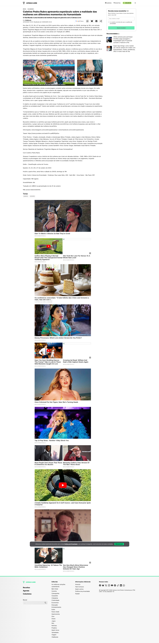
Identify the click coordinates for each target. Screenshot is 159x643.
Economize (55, 602)
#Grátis (26, 196)
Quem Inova (55, 630)
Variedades (55, 632)
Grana (53, 618)
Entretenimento (56, 607)
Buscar (25, 600)
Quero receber (121, 28)
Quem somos (79, 589)
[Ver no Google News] (79, 21)
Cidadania (55, 598)
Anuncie (128, 3)
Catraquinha (55, 593)
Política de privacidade (82, 591)
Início (24, 9)
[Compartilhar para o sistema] (101, 21)
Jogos (53, 621)
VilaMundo (30, 9)
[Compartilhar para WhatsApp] (87, 21)
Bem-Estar (55, 589)
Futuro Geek (55, 612)
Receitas (117, 3)
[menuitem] (35, 588)
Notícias (54, 625)
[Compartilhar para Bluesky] (92, 21)
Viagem (54, 635)
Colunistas (27, 594)
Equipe (77, 593)
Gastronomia (56, 614)
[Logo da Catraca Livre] (30, 2)
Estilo (53, 609)
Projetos (54, 628)
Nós (53, 623)
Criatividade (55, 600)
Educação (55, 605)
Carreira (54, 591)
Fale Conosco (79, 587)
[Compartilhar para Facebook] (96, 21)
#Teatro (32, 196)
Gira (53, 616)
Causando (55, 596)
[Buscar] (45, 603)
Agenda (109, 3)
